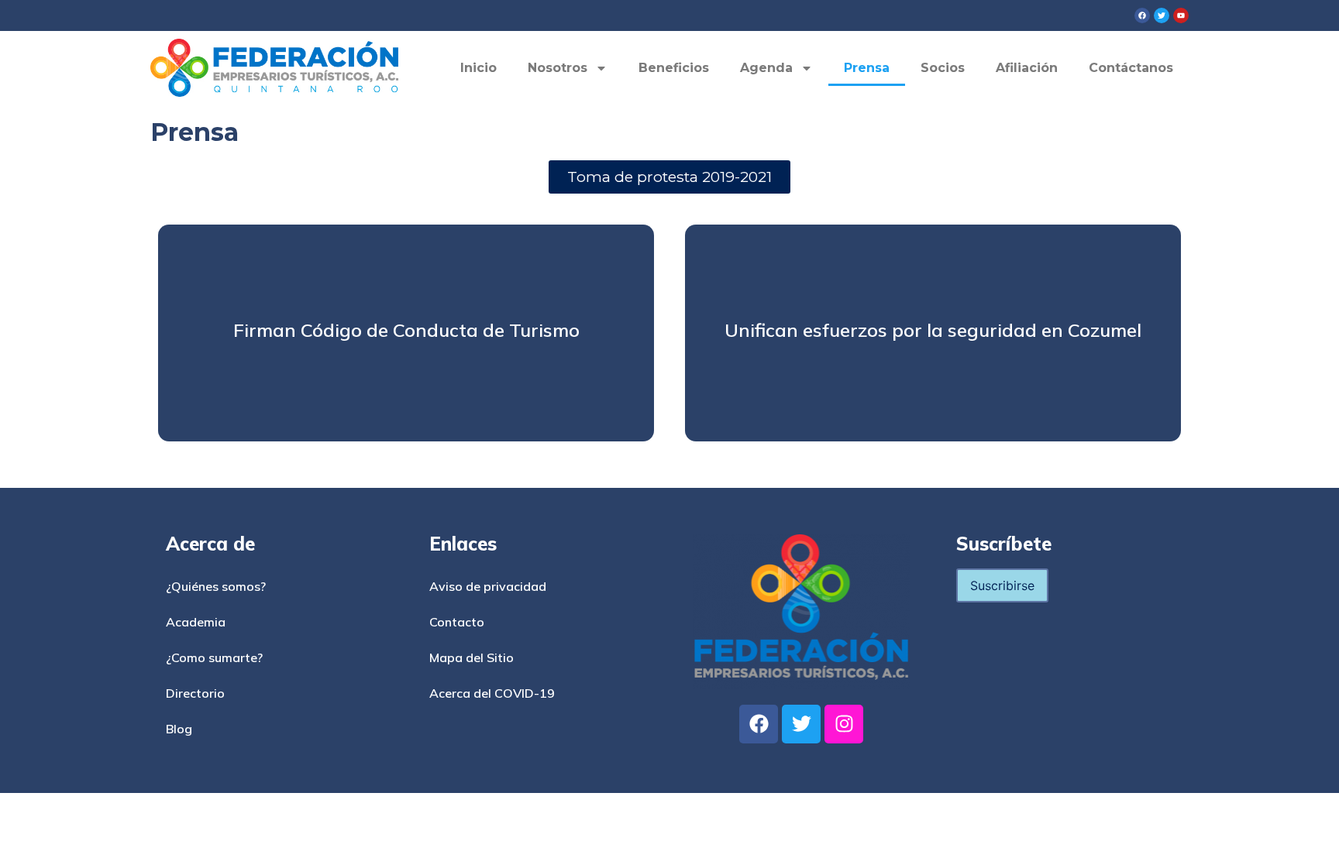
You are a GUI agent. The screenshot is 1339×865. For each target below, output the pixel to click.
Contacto (456, 622)
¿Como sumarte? (214, 657)
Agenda (766, 67)
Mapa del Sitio (471, 657)
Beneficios (674, 67)
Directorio (195, 693)
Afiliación (1027, 67)
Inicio (478, 67)
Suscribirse (1002, 585)
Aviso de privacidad (487, 586)
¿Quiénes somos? (216, 586)
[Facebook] (758, 724)
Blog (179, 728)
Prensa (867, 67)
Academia (195, 622)
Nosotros (557, 67)
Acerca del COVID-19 (492, 693)
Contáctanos (1131, 67)
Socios (943, 67)
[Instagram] (843, 724)
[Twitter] (801, 724)
